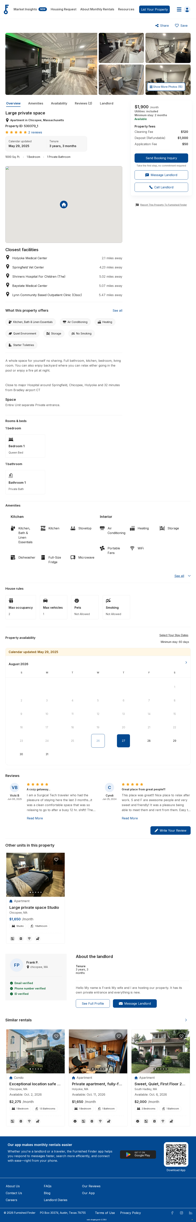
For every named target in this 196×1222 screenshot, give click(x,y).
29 (174, 740)
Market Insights (29, 9)
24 (47, 740)
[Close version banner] (192, 1219)
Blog (47, 1193)
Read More (35, 818)
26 (98, 740)
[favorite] (56, 860)
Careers (11, 1200)
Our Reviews (91, 1186)
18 (72, 727)
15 (174, 713)
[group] (161, 160)
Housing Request (63, 9)
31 (47, 754)
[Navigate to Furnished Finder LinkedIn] (190, 1212)
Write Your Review (173, 830)
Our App (88, 1193)
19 (98, 727)
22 (174, 727)
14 (149, 713)
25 (72, 740)
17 (47, 727)
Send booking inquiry (161, 158)
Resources (126, 9)
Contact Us (14, 1193)
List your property (154, 9)
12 (98, 713)
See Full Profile (93, 1003)
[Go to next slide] (186, 1020)
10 (47, 713)
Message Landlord (137, 1003)
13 (123, 713)
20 (123, 727)
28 (149, 740)
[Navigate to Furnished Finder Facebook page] (172, 1212)
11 (73, 713)
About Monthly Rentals (97, 9)
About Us (13, 1186)
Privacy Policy (130, 1213)
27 (123, 740)
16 (21, 727)
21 (149, 727)
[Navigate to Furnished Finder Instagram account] (181, 1212)
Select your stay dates (173, 635)
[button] (175, 642)
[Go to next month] (186, 662)
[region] (35, 875)
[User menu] (182, 9)
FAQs (47, 1186)
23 (21, 740)
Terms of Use (105, 1213)
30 (21, 754)
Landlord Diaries (55, 1200)
